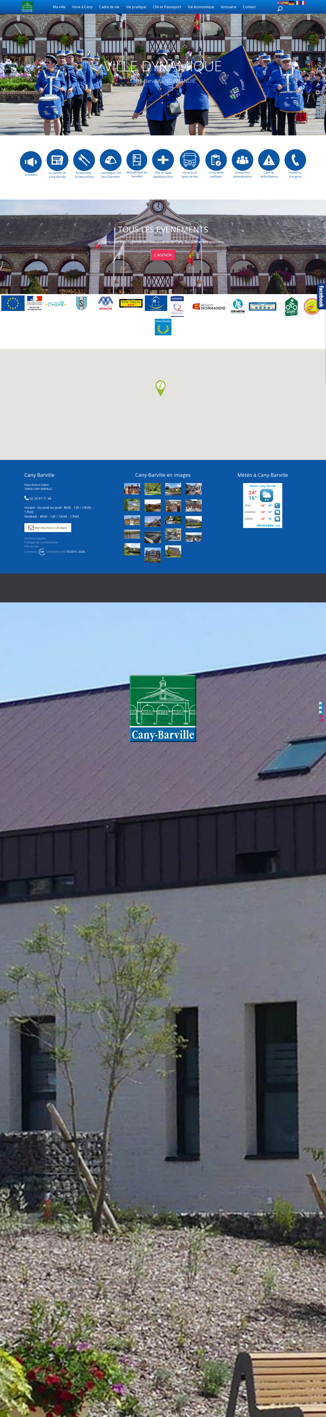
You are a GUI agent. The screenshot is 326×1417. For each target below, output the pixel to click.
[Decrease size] (321, 716)
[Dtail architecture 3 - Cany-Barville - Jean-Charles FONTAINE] (132, 505)
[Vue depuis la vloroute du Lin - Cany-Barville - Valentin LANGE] (173, 534)
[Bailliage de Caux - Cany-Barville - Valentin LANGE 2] (132, 520)
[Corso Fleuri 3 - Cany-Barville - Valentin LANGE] (173, 506)
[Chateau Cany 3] (194, 522)
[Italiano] (297, 2)
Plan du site (31, 546)
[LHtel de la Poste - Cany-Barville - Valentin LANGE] (153, 555)
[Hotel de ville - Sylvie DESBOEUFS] (153, 521)
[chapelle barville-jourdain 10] (132, 549)
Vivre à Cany (82, 6)
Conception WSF (56, 552)
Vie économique (201, 6)
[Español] (286, 2)
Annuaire (228, 6)
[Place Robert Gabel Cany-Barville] (153, 537)
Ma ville (59, 6)
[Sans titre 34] (132, 534)
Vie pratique (136, 6)
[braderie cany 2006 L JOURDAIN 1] (194, 489)
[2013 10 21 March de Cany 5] (194, 537)
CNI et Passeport (167, 6)
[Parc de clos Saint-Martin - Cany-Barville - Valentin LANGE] (153, 489)
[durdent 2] (153, 505)
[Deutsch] (292, 2)
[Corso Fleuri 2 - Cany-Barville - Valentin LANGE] (194, 505)
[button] (160, 389)
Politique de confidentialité (41, 542)
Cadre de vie (109, 6)
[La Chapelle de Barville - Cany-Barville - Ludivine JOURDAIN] (173, 520)
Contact (249, 6)
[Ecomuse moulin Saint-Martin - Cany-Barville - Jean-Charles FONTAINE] (132, 488)
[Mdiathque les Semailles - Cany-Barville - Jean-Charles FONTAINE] (173, 551)
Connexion (31, 552)
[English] (280, 2)
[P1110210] (173, 489)
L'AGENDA (163, 255)
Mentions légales (34, 538)
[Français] (303, 2)
